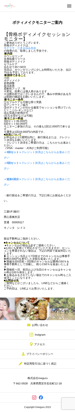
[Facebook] (41, 397)
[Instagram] (34, 397)
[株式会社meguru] (9, 6)
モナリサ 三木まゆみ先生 (20, 48)
